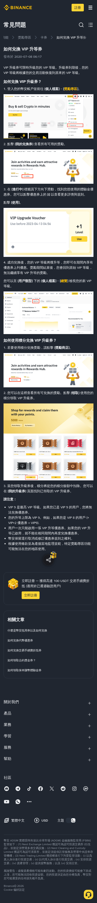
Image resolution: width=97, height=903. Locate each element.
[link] (24, 37)
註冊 (77, 7)
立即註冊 (30, 595)
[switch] (71, 820)
